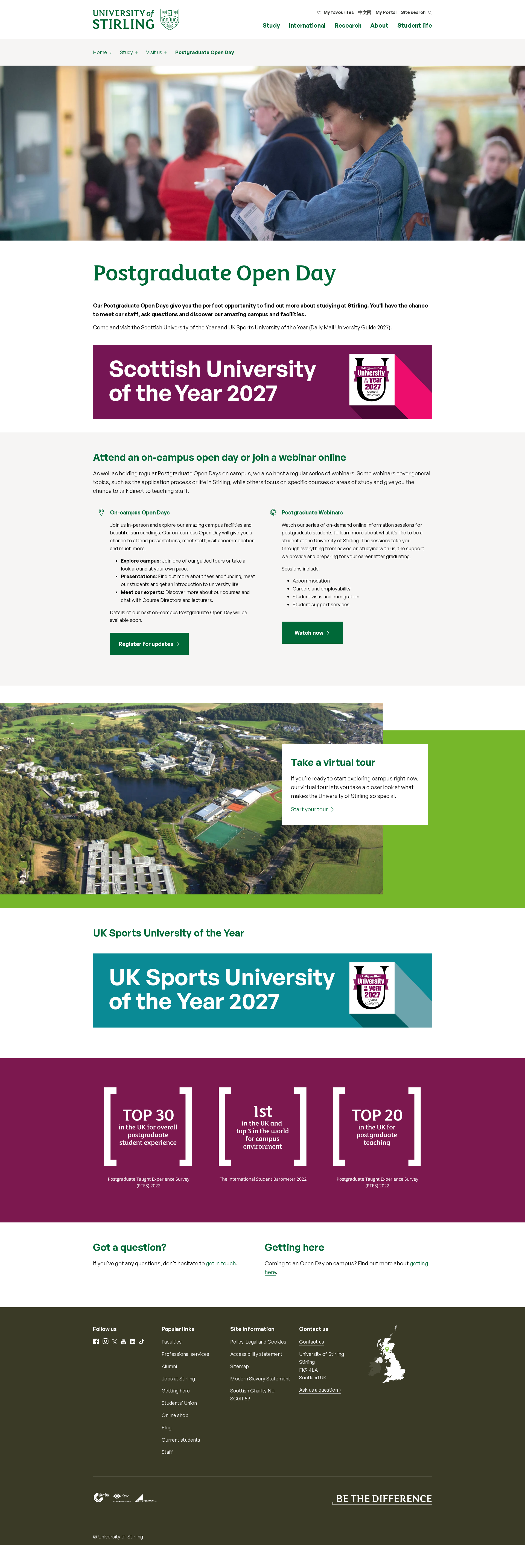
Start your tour (309, 809)
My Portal (386, 12)
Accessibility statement (256, 1354)
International (307, 25)
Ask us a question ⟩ (320, 1390)
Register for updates (146, 643)
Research (347, 25)
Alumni (169, 1366)
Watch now (308, 632)
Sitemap (239, 1366)
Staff (167, 1452)
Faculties (172, 1342)
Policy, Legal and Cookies (258, 1342)
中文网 (364, 12)
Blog (166, 1427)
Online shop (175, 1415)
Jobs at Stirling (178, 1379)
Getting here (176, 1391)
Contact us (311, 1342)
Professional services (185, 1354)
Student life (414, 25)
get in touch (221, 1263)
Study (271, 25)
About (379, 25)
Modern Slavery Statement (260, 1379)
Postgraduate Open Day (204, 52)
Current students (181, 1440)
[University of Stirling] (136, 19)
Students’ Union (179, 1403)
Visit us (154, 52)
